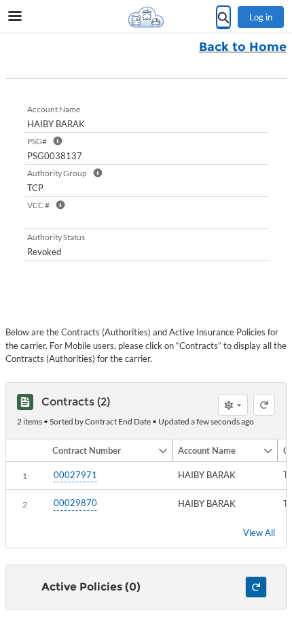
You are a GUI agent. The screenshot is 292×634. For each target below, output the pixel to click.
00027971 (75, 474)
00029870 (75, 502)
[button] (102, 450)
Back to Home (243, 46)
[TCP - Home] (146, 17)
